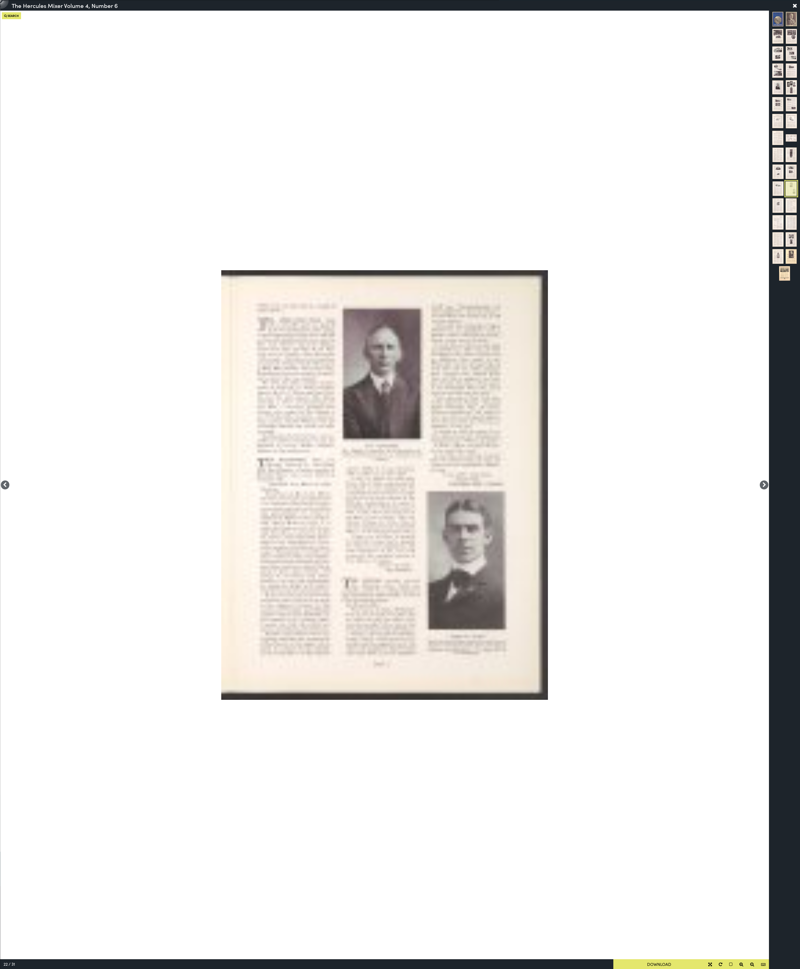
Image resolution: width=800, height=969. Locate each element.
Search (13, 16)
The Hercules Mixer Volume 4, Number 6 (65, 5)
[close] (794, 5)
